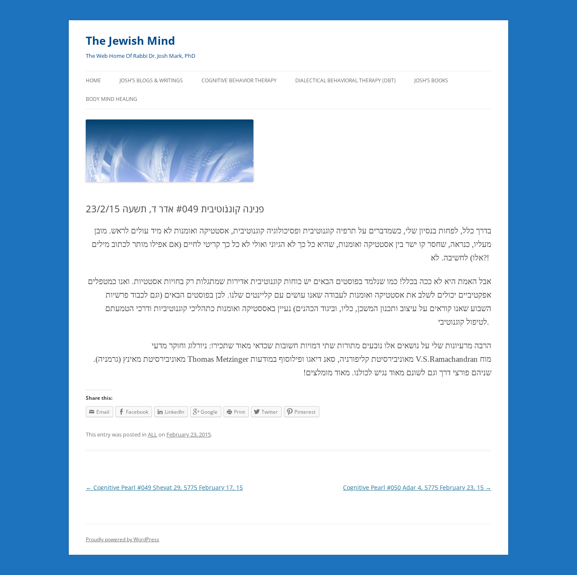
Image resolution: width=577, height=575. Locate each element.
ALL (152, 434)
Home (93, 80)
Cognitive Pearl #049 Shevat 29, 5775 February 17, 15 (164, 487)
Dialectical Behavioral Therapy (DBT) (345, 80)
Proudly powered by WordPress (122, 539)
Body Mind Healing (111, 99)
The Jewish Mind (130, 40)
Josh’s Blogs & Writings (151, 80)
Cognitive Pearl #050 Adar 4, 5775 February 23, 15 (417, 487)
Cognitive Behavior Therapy (239, 80)
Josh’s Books (431, 80)
